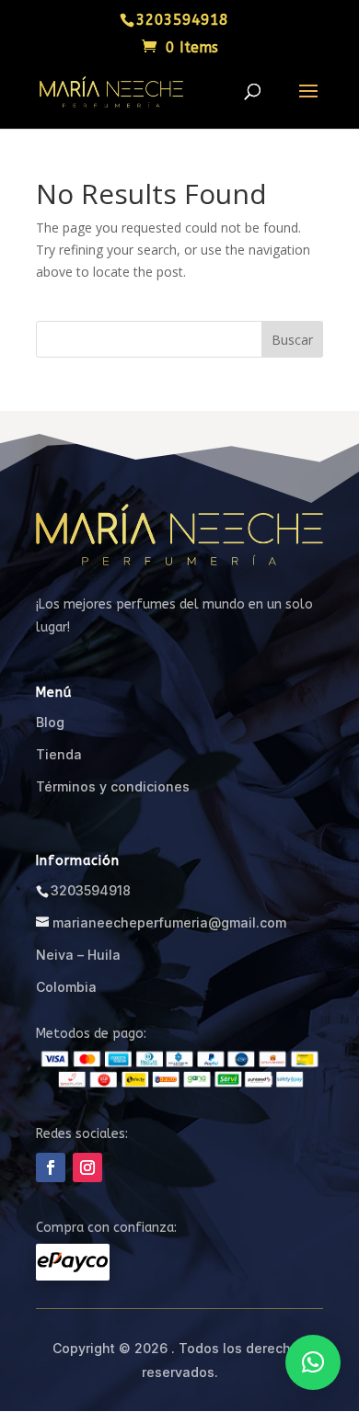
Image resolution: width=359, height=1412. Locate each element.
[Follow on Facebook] (50, 1167)
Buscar (292, 339)
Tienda (59, 754)
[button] (313, 1362)
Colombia (66, 987)
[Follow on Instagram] (87, 1167)
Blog (50, 722)
